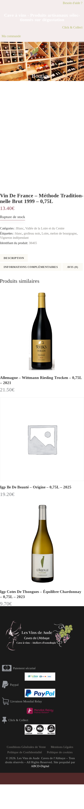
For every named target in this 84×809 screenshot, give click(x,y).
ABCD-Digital (40, 766)
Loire (45, 233)
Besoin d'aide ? (72, 3)
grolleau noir (32, 233)
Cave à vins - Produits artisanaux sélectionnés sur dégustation (42, 17)
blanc (18, 233)
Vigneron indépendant (14, 237)
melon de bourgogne (63, 233)
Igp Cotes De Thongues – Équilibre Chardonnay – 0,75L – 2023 (40, 594)
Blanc (20, 228)
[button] (37, 66)
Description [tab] (14, 258)
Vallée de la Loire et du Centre (44, 228)
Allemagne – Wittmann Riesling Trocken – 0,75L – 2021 (41, 380)
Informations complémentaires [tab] (31, 267)
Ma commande (11, 36)
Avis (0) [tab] (72, 267)
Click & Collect (72, 27)
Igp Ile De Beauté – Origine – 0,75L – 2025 (35, 487)
